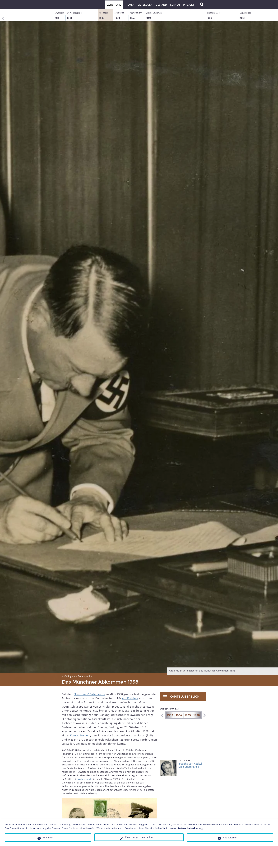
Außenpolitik (85, 676)
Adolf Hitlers (130, 698)
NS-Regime (70, 676)
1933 (170, 715)
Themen (129, 5)
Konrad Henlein (80, 735)
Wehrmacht (84, 779)
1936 (197, 715)
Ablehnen (48, 837)
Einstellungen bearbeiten (139, 837)
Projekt (188, 5)
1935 (188, 715)
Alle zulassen (230, 837)
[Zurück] (2, 15)
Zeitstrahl (114, 5)
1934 (179, 715)
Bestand (161, 5)
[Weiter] (204, 715)
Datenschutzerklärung (190, 828)
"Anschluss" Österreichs (89, 694)
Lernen (175, 5)
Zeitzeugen (145, 5)
